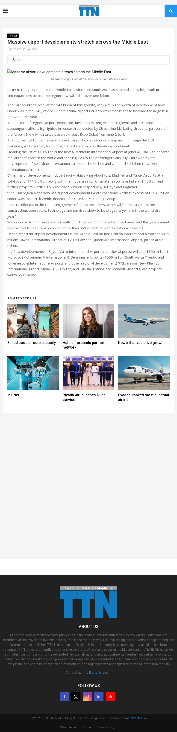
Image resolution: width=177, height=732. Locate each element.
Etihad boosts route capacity (31, 343)
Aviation (13, 35)
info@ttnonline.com (97, 672)
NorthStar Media (135, 718)
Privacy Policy (105, 727)
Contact (88, 727)
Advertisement (68, 727)
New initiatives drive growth (141, 343)
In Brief (13, 395)
